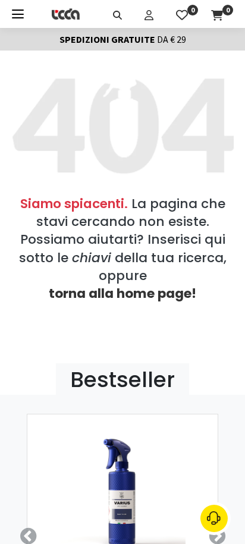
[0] (182, 14)
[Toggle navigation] (18, 14)
